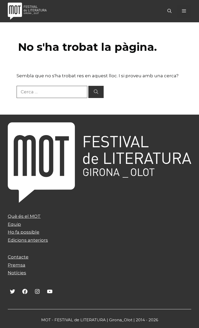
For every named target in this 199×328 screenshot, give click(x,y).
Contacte (18, 257)
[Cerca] (96, 92)
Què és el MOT (24, 216)
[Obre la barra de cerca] (169, 11)
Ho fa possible (23, 232)
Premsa (16, 265)
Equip (14, 224)
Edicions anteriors (28, 240)
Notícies (17, 272)
